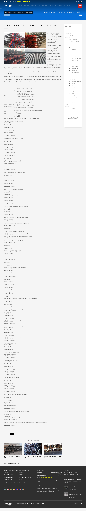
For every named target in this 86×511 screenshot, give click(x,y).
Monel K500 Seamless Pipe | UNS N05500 (72, 479)
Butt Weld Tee (75, 100)
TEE (75, 56)
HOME (68, 31)
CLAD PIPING (6, 472)
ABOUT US (69, 33)
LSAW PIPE (21, 474)
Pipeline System (46, 472)
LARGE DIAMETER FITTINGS (9, 474)
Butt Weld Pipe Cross (73, 486)
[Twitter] (7, 2)
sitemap (52, 491)
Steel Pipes (71, 64)
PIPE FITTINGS (72, 79)
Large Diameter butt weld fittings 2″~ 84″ (11, 483)
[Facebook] (5, 2)
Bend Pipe (74, 95)
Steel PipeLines (75, 66)
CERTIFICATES (69, 113)
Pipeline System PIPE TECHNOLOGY (33, 503)
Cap (73, 85)
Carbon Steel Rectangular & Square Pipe (72, 472)
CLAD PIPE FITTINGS (76, 51)
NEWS (68, 115)
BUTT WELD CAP (78, 58)
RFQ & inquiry (72, 108)
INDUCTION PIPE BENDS (74, 44)
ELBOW (76, 54)
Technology (71, 120)
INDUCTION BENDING (8, 476)
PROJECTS (68, 106)
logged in (11, 463)
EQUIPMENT (71, 35)
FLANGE (73, 87)
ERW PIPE (21, 479)
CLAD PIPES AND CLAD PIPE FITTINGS (74, 46)
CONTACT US (69, 123)
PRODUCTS (69, 37)
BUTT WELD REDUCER (76, 61)
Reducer (73, 102)
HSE (67, 104)
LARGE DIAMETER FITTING (75, 90)
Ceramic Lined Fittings (76, 81)
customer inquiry (72, 110)
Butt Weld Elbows (75, 97)
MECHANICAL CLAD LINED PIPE (25, 477)
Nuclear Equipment (73, 39)
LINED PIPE (21, 472)
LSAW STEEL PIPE (75, 77)
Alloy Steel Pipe (75, 68)
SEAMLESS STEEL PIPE (76, 74)
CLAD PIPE (74, 49)
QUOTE (80, 6)
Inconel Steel (74, 70)
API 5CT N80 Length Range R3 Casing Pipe (17, 437)
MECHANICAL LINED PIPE (74, 41)
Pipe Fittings (71, 93)
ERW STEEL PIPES (75, 72)
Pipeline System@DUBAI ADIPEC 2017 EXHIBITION (73, 118)
